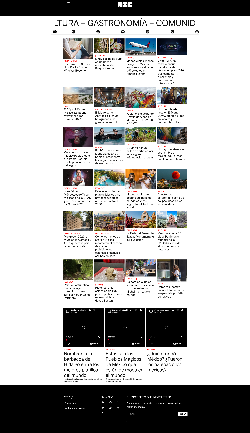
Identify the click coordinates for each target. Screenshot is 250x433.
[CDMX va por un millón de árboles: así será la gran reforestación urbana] (140, 135)
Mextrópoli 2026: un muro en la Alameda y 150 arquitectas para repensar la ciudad (77, 241)
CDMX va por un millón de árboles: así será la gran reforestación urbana (139, 152)
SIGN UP (183, 414)
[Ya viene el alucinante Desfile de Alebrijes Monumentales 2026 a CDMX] (140, 98)
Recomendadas (164, 57)
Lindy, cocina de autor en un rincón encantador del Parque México (109, 63)
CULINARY (100, 55)
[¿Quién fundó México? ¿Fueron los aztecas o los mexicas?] (166, 328)
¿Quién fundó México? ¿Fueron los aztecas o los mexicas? (164, 362)
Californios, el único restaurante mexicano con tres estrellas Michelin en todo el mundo (140, 288)
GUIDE (130, 110)
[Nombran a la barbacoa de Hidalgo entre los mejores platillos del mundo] (83, 328)
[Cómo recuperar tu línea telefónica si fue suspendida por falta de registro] (172, 270)
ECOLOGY (131, 144)
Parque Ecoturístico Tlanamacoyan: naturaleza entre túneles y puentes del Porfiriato (77, 291)
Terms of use (68, 396)
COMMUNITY (70, 61)
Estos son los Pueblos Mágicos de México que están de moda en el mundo (125, 364)
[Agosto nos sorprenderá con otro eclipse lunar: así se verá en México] (172, 179)
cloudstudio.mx (125, 422)
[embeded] (68, 349)
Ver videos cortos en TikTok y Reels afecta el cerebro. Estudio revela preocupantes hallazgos (77, 159)
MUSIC (99, 147)
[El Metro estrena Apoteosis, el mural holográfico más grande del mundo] (109, 97)
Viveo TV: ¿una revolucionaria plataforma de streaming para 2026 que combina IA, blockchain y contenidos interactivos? (171, 72)
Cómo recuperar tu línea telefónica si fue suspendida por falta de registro (171, 291)
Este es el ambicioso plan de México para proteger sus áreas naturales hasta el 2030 (108, 198)
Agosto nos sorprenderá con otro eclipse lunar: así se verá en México (171, 199)
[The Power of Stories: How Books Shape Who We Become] (78, 48)
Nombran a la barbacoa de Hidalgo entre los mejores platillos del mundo (81, 364)
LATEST (130, 58)
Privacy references (71, 399)
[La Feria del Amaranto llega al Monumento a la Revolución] (140, 220)
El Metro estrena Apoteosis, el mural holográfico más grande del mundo (107, 117)
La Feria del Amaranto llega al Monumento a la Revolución (140, 236)
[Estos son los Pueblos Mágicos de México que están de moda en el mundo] (125, 328)
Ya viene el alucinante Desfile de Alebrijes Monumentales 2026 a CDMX (140, 118)
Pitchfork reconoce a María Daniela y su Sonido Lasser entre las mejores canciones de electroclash (109, 157)
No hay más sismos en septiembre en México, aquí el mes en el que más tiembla (172, 154)
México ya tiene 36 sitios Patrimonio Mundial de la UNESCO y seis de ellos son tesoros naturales (169, 241)
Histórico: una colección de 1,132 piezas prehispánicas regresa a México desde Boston (108, 294)
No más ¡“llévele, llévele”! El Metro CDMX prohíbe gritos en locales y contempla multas (171, 116)
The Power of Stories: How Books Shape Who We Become (77, 67)
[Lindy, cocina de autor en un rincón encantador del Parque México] (109, 46)
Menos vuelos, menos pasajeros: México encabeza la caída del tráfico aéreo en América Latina (140, 67)
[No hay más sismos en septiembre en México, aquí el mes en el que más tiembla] (172, 136)
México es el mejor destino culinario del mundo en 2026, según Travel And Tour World (140, 201)
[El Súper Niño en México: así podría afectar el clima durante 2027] (78, 96)
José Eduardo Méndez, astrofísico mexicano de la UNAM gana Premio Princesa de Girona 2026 (78, 198)
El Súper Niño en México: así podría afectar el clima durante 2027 (75, 114)
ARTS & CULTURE (103, 109)
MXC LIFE (69, 106)
